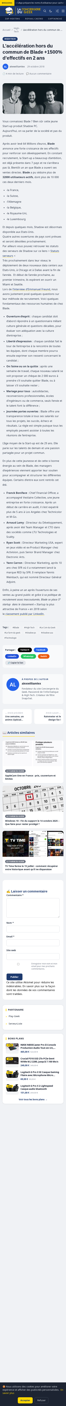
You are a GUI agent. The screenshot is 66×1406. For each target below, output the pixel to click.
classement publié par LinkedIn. (24, 613)
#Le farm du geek (12, 632)
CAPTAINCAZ (55, 18)
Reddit (44, 656)
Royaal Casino (34, 18)
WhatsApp (28, 656)
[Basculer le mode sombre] (50, 11)
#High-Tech (29, 627)
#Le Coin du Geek (47, 627)
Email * (10, 936)
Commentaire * (15, 895)
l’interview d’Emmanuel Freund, (31, 289)
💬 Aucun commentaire (38, 73)
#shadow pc (30, 632)
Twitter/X (24, 650)
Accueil (6, 29)
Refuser (41, 1400)
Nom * (10, 922)
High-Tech (17, 30)
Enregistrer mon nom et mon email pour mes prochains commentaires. (44, 966)
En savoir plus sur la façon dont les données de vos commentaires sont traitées (30, 990)
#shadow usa (47, 632)
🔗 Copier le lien (15, 663)
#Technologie (10, 638)
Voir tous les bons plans (33, 1099)
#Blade (16, 627)
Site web (11, 950)
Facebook (40, 650)
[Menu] (63, 11)
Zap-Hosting (12, 18)
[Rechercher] (44, 11)
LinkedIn (12, 656)
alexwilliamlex (31, 683)
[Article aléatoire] (57, 11)
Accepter (25, 1400)
